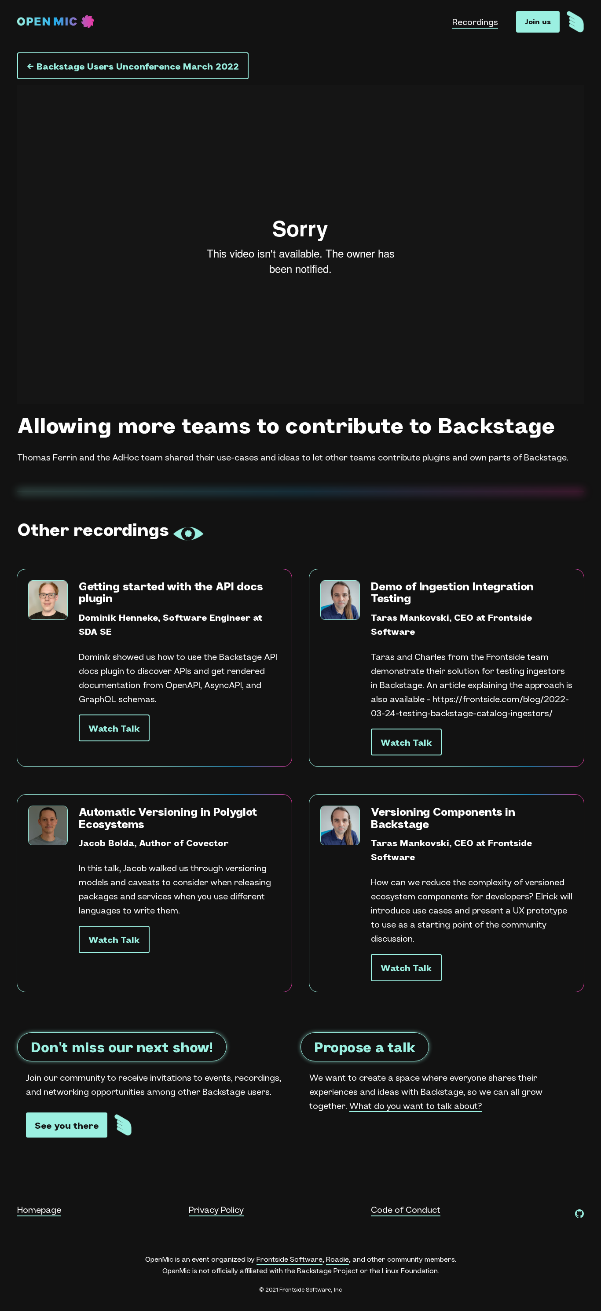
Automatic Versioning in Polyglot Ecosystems (168, 817)
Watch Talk (114, 728)
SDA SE (95, 631)
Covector (207, 842)
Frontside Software (289, 1259)
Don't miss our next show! (122, 1046)
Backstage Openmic (55, 22)
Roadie (337, 1259)
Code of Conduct (405, 1209)
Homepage (39, 1209)
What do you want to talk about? (415, 1105)
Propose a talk (364, 1046)
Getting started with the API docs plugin (171, 592)
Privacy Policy (216, 1209)
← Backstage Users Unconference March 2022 (133, 66)
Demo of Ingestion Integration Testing (452, 592)
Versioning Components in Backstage (443, 817)
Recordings (475, 21)
